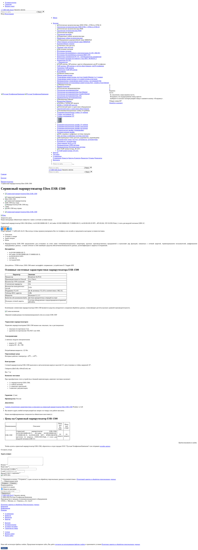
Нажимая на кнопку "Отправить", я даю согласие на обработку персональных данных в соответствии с (59, 479)
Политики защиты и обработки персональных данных (121, 544)
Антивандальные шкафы (66, 132)
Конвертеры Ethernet (64, 101)
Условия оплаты (10, 525)
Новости (65, 158)
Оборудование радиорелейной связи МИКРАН (73, 42)
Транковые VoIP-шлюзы (65, 68)
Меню (55, 18)
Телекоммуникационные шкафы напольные (72, 126)
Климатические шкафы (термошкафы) (70, 130)
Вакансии (84, 158)
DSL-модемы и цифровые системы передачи (72, 136)
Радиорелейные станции (65, 44)
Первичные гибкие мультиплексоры (70, 38)
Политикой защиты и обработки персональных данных (96, 479)
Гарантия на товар (11, 528)
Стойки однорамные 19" (65, 116)
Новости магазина (9, 489)
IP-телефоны (61, 71)
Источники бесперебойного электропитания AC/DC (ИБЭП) (78, 53)
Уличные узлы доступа (65, 47)
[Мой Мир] (8, 229)
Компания (4, 506)
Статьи (7, 532)
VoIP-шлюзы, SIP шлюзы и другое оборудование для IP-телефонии (80, 66)
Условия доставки (11, 526)
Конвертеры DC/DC (64, 60)
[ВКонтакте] (2, 229)
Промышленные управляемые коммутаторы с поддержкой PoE (79, 81)
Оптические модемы (64, 34)
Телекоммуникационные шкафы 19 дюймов (72, 125)
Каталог (8, 523)
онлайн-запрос (105, 446)
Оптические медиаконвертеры (67, 90)
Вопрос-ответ (10, 534)
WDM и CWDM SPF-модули (67, 105)
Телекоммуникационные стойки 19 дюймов (72, 112)
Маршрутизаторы (63, 86)
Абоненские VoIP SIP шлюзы (67, 70)
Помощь (4, 510)
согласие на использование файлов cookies (70, 544)
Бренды (71, 158)
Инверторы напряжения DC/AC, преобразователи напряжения (79, 57)
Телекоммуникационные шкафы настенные (72, 128)
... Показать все (62, 62)
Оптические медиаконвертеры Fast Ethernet (72, 92)
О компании (57, 158)
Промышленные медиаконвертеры (69, 97)
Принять (4, 548)
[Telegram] (10, 229)
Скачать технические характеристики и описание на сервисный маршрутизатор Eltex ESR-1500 (38, 407)
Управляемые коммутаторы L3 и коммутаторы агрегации (77, 79)
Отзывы (91, 158)
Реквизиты (98, 158)
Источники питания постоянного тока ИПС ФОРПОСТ (77, 58)
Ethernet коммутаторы (64, 75)
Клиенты (77, 158)
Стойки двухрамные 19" (65, 114)
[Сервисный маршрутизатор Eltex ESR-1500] (21, 194)
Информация (5, 508)
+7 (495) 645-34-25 (7, 10)
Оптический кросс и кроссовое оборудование (73, 109)
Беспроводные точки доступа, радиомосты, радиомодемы (77, 139)
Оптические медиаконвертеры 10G (69, 96)
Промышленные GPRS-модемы (68, 145)
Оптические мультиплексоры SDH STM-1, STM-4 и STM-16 (78, 27)
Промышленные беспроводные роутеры (71, 147)
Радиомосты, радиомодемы (66, 141)
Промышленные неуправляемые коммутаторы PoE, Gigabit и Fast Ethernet (83, 83)
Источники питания (64, 51)
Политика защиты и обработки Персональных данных (20, 504)
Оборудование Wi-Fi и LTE (66, 143)
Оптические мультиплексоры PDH (69, 31)
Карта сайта (9, 535)
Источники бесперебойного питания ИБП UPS (73, 55)
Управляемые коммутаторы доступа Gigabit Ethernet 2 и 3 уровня (80, 77)
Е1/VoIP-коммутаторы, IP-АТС (68, 151)
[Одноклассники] (5, 229)
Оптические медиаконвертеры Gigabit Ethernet (73, 94)
